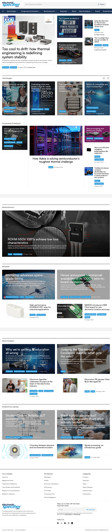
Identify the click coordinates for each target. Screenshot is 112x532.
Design (69, 60)
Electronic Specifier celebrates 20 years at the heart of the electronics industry (41, 382)
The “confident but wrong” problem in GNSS (101, 40)
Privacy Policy (68, 514)
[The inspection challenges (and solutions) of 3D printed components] (69, 98)
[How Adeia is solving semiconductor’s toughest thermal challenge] (56, 141)
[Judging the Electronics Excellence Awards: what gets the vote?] (83, 359)
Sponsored (13, 67)
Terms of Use (77, 514)
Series (84, 484)
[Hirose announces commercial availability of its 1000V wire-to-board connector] (83, 285)
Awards (97, 30)
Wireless (105, 45)
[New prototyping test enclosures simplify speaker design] (97, 134)
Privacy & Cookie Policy (8, 530)
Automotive (62, 60)
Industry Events (87, 490)
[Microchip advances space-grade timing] (28, 285)
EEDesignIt (47, 477)
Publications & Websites (9, 484)
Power (61, 34)
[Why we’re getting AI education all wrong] (28, 359)
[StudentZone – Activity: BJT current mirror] (28, 425)
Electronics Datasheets (51, 484)
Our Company (7, 474)
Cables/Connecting (74, 297)
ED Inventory (48, 487)
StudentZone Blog (19, 371)
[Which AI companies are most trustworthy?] (97, 98)
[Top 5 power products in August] (69, 27)
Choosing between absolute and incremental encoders (42, 446)
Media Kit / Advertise (8, 494)
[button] (3, 11)
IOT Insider (47, 490)
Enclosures (6, 67)
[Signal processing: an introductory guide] (69, 451)
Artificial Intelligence (10, 107)
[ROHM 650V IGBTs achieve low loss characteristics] (56, 233)
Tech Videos (33, 394)
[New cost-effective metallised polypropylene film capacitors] (89, 151)
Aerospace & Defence (12, 297)
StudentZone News (31, 371)
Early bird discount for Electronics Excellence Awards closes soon (101, 23)
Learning (8, 437)
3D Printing (62, 111)
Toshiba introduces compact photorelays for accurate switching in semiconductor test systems (101, 172)
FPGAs (47, 109)
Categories (87, 474)
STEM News (9, 371)
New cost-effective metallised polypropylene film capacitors (101, 150)
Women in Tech (8, 111)
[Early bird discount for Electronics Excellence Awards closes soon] (89, 24)
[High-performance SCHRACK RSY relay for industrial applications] (14, 311)
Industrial (19, 142)
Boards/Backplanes (9, 142)
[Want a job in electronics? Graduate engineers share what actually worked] (83, 425)
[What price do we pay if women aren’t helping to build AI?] (14, 98)
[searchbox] (60, 4)
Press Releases (8, 146)
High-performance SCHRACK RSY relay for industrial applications (40, 307)
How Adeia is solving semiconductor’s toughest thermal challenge (56, 160)
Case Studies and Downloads (11, 487)
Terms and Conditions (20, 530)
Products (85, 477)
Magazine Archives (7, 480)
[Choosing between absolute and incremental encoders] (14, 451)
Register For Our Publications (11, 490)
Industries (86, 480)
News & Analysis (91, 111)
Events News (33, 391)
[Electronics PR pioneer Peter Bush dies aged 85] (69, 385)
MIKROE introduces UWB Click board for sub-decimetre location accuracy (97, 307)
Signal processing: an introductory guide (94, 446)
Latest (22, 297)
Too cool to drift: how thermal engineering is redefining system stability (26, 53)
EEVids (46, 480)
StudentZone (16, 437)
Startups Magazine (50, 497)
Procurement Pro (49, 494)
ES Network (48, 474)
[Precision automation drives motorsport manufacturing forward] (69, 53)
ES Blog (87, 391)
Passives (97, 156)
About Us (5, 477)
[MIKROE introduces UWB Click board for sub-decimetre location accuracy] (69, 311)
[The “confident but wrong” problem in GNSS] (89, 41)
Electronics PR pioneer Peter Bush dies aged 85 (97, 380)
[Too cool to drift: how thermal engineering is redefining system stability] (28, 30)
